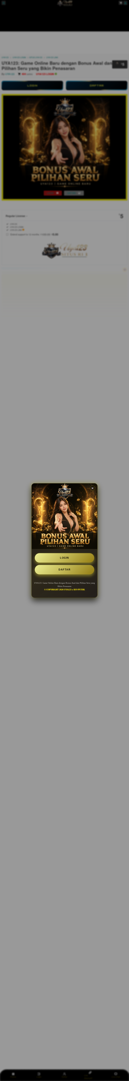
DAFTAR (64, 569)
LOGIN (64, 557)
